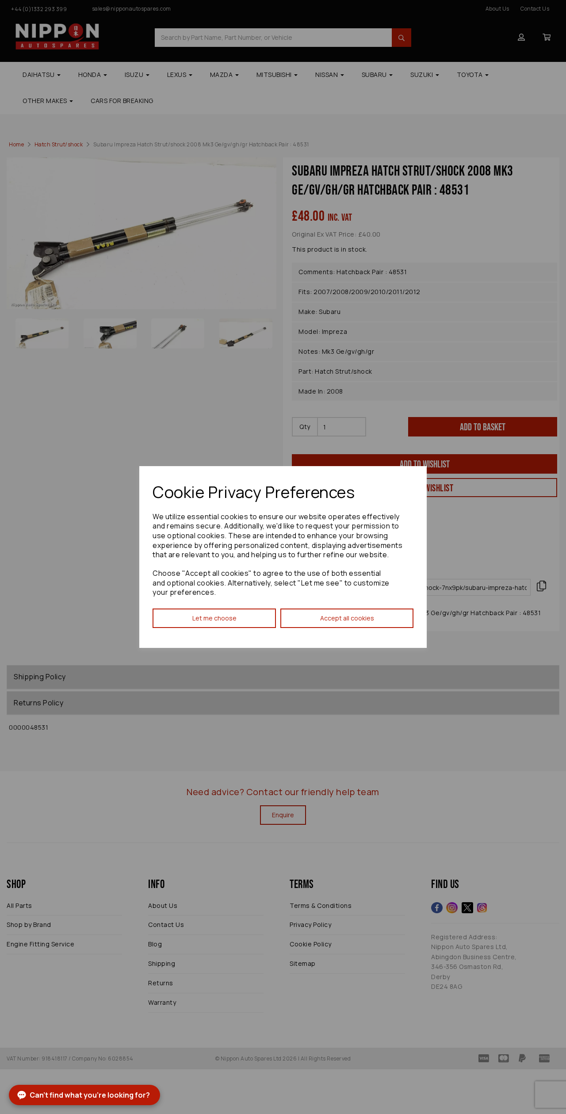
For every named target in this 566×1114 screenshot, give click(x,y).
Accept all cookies (347, 618)
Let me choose (214, 618)
